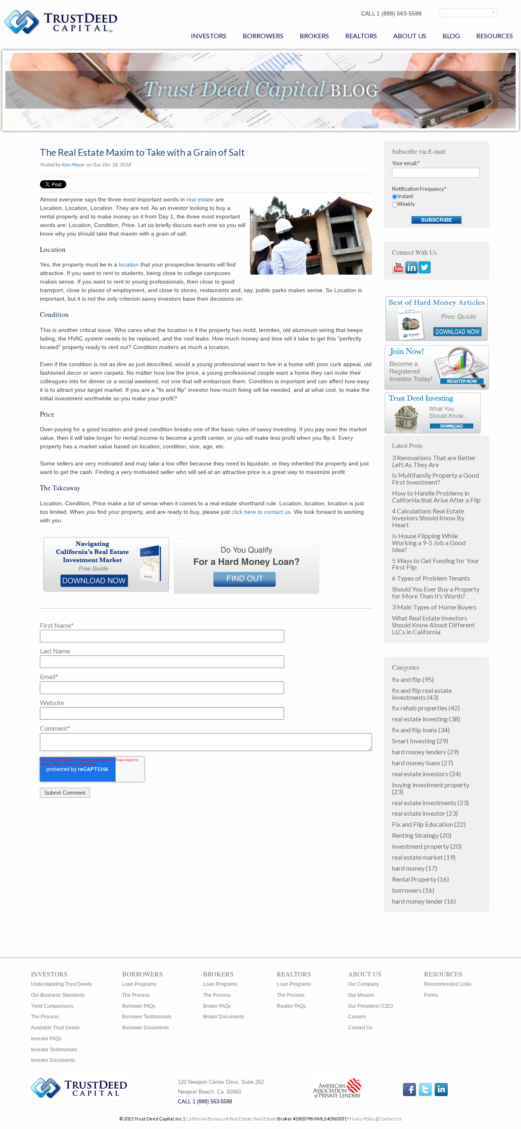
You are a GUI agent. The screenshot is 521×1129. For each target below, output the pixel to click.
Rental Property (420, 879)
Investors (49, 974)
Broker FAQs (217, 1006)
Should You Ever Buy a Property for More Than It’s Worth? (435, 592)
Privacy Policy (361, 1119)
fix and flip (413, 679)
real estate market (423, 857)
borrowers (413, 890)
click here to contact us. (262, 512)
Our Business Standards (58, 995)
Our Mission (361, 995)
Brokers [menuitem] (314, 35)
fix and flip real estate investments (422, 693)
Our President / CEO (370, 1006)
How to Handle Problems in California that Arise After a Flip (436, 496)
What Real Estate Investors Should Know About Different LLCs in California (433, 624)
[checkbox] (437, 200)
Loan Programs (139, 984)
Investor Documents (53, 1060)
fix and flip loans (421, 730)
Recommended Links (447, 984)
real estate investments (430, 802)
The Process (45, 1017)
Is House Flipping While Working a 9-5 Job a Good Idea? (429, 542)
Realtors (294, 974)
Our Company (363, 984)
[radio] (437, 196)
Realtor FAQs (291, 1006)
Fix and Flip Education (429, 824)
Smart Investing (420, 741)
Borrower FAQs (138, 1006)
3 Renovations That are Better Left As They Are (434, 461)
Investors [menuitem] (208, 35)
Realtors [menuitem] (361, 35)
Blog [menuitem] (451, 35)
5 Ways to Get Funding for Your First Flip (435, 564)
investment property (427, 846)
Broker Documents (223, 1017)
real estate (200, 199)
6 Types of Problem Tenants (431, 578)
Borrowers (142, 974)
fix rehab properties (426, 708)
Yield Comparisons (52, 1006)
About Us (364, 974)
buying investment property (430, 788)
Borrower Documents (145, 1028)
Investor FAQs (46, 1039)
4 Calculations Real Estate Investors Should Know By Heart (428, 517)
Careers (357, 1017)
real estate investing (426, 719)
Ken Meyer (73, 165)
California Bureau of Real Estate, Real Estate (231, 1119)
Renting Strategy (421, 835)
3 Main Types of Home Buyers (434, 607)
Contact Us (360, 1028)
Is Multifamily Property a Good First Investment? (435, 478)
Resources (443, 974)
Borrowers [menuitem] (263, 35)
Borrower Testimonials (146, 1017)
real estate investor (425, 813)
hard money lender (424, 901)
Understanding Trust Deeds (61, 984)
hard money (414, 868)
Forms (431, 995)
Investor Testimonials (54, 1050)
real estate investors (426, 773)
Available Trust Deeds (55, 1028)
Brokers (218, 974)
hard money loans (422, 762)
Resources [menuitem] (494, 35)
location (129, 264)
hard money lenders (425, 752)
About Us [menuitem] (409, 35)
